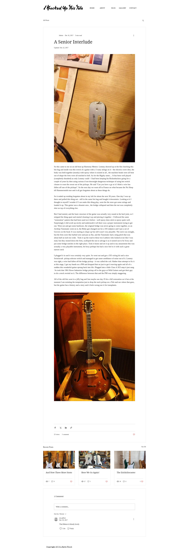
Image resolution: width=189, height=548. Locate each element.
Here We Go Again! (90, 472)
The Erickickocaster (126, 472)
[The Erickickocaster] (130, 460)
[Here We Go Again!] (94, 460)
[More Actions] (133, 519)
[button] (143, 20)
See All (143, 447)
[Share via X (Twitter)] (60, 428)
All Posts (46, 20)
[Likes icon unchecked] (60, 528)
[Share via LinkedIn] (66, 428)
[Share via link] (71, 428)
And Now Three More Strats (59, 472)
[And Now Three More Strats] (59, 460)
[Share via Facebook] (55, 428)
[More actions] (133, 35)
